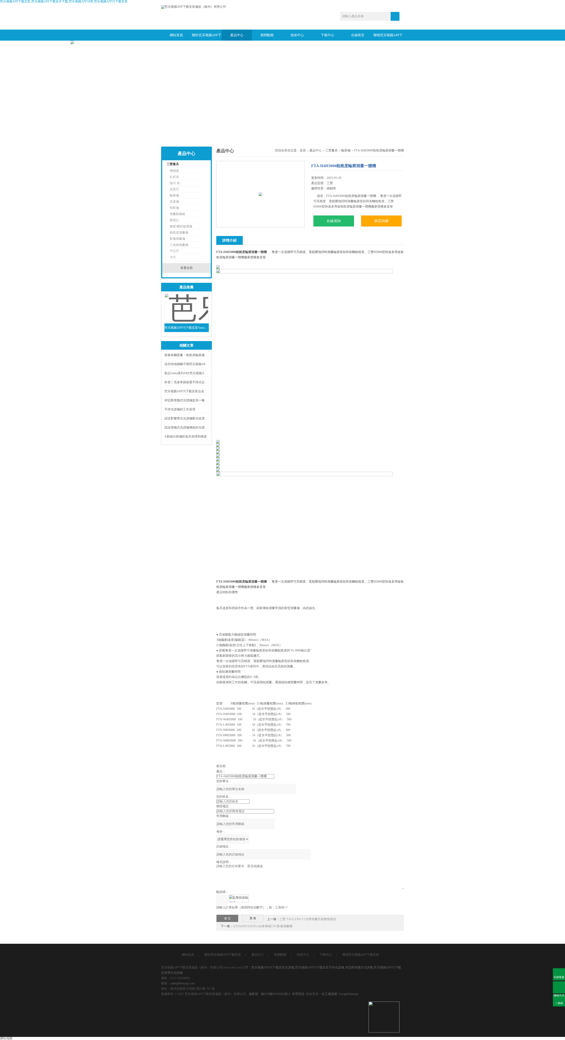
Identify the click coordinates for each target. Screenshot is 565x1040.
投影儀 (174, 208)
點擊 (200, 165)
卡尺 (173, 257)
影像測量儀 (177, 238)
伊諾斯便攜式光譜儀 (359, 967)
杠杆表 (174, 177)
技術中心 (297, 35)
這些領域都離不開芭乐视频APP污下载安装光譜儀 (198, 364)
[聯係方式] (559, 987)
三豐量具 (173, 164)
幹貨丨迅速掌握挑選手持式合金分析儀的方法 (195, 382)
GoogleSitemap (348, 994)
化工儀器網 (329, 994)
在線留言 (357, 35)
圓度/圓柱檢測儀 (181, 226)
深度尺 (174, 189)
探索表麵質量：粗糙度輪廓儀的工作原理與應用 (196, 355)
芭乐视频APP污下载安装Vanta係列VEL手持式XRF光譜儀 (186, 327)
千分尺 (174, 251)
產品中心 (236, 35)
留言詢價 (381, 221)
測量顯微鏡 (177, 214)
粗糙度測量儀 (179, 232)
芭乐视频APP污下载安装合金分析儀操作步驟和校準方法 (202, 391)
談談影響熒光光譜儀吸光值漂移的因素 (190, 418)
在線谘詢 (334, 221)
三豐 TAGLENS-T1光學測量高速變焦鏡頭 (307, 919)
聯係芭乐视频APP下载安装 (388, 37)
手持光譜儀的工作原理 (179, 409)
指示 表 (175, 183)
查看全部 (186, 268)
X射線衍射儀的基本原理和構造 (185, 436)
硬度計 (174, 220)
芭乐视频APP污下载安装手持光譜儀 (319, 967)
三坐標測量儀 (179, 245)
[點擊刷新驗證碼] (239, 898)
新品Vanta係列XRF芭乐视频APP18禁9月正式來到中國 (200, 373)
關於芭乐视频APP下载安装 (206, 37)
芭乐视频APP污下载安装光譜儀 (272, 967)
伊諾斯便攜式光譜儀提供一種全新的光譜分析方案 (198, 400)
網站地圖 (6, 1038)
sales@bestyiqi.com (182, 983)
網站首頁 (176, 35)
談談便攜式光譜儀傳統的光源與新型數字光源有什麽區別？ (204, 427)
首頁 (303, 150)
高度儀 (174, 201)
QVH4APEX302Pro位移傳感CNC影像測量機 (262, 926)
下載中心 (327, 35)
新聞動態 (267, 35)
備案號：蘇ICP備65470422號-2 (269, 994)
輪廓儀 (174, 195)
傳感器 (174, 170)
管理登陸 (298, 994)
